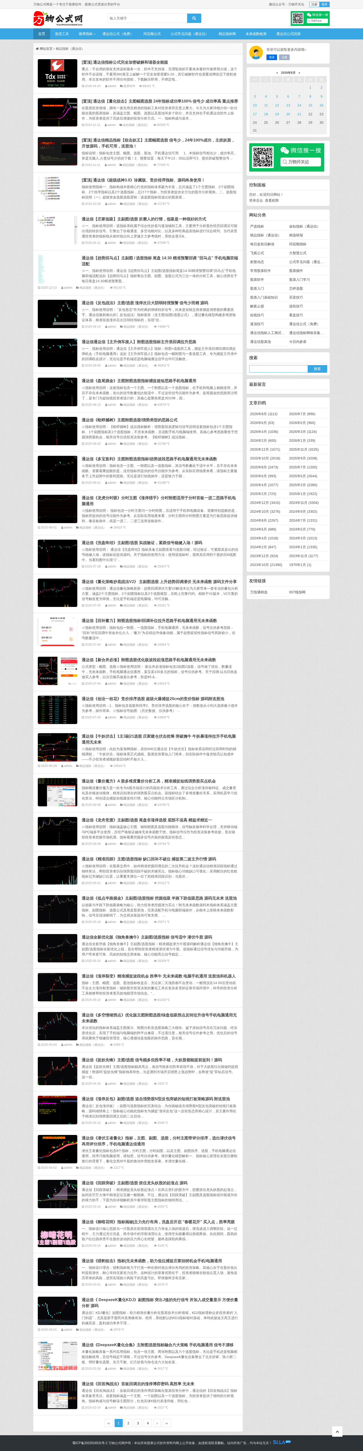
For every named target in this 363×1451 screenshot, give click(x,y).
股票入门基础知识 (264, 297)
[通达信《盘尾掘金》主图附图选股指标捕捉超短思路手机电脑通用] (57, 392)
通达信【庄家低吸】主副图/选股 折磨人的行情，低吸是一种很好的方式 (144, 219)
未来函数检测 (256, 34)
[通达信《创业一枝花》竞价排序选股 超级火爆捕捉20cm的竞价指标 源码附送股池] (57, 710)
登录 (324, 4)
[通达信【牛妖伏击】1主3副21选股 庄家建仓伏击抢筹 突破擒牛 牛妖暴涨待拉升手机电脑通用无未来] (57, 747)
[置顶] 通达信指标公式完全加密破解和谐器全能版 (125, 62)
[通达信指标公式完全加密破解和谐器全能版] (57, 73)
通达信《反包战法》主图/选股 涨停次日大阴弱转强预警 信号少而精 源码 (145, 303)
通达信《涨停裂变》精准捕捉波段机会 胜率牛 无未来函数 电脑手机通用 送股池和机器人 (159, 976)
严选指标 (257, 226)
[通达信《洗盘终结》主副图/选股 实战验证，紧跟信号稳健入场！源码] (57, 554)
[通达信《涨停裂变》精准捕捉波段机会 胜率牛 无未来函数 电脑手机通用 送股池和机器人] (57, 987)
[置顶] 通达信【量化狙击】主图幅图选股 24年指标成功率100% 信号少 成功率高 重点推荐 (160, 101)
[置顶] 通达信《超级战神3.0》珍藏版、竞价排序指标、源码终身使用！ (143, 180)
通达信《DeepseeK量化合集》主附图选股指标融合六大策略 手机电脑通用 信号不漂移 (158, 1345)
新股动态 (257, 262)
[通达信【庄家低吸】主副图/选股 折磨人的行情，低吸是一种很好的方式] (57, 230)
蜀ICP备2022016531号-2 (89, 1443)
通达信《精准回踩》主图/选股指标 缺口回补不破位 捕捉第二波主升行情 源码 (149, 859)
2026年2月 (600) (263, 440)
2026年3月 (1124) (303, 432)
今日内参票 (297, 342)
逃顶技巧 (257, 324)
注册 (314, 4)
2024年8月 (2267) (264, 520)
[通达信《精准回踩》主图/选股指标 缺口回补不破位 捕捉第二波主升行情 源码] (57, 870)
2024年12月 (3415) (265, 503)
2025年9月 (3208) (303, 458)
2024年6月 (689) (263, 529)
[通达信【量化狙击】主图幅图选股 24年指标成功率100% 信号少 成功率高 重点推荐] (57, 112)
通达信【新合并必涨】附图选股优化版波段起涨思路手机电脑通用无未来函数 (149, 659)
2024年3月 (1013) (303, 538)
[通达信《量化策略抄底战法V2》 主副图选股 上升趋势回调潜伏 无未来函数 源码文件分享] (57, 593)
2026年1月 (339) (302, 440)
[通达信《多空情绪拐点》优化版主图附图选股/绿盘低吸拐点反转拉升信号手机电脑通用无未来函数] (57, 1026)
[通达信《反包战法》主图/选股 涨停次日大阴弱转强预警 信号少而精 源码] (57, 314)
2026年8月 (288, 72)
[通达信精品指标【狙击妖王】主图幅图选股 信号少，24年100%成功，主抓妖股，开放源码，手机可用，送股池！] (57, 151)
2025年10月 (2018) (265, 458)
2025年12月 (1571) (265, 449)
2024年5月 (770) (302, 529)
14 (299, 105)
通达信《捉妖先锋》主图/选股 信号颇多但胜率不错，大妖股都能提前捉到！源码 (152, 1060)
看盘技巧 (296, 315)
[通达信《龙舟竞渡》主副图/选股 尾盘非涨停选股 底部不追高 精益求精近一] (57, 831)
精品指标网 (227, 34)
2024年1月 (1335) (303, 547)
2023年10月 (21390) (266, 565)
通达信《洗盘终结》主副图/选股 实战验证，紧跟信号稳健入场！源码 (142, 542)
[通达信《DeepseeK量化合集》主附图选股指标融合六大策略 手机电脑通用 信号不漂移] (57, 1356)
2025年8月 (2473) (264, 467)
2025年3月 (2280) (303, 485)
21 (299, 114)
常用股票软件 (260, 271)
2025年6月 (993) (263, 476)
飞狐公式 (257, 253)
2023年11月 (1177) (303, 556)
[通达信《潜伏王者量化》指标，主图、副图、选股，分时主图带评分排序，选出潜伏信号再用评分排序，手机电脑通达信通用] (57, 1149)
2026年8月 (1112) (264, 414)
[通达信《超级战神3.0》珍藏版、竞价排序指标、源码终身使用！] (57, 191)
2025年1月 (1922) (303, 494)
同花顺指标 (297, 244)
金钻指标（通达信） (136, 124)
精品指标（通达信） (136, 164)
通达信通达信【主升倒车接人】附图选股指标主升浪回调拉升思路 (139, 341)
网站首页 (46, 49)
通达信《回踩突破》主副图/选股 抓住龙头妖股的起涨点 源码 (134, 1183)
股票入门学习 (299, 280)
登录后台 (256, 200)
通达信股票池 (260, 342)
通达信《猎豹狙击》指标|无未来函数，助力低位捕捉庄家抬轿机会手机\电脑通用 (152, 1260)
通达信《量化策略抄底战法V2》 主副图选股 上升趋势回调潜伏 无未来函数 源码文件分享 (159, 581)
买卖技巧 (296, 297)
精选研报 (296, 235)
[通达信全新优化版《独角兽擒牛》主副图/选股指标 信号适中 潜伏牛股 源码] (57, 948)
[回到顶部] (337, 1431)
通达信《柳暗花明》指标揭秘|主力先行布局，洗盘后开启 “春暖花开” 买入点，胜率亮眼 (158, 1222)
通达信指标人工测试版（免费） (274, 333)
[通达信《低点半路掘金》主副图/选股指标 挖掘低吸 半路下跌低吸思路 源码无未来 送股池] (57, 909)
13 (288, 105)
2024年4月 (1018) (264, 538)
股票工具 (62, 34)
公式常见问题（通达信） (190, 34)
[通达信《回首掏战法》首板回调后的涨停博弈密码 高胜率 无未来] (57, 1395)
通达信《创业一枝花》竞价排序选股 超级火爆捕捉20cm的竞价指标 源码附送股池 (153, 698)
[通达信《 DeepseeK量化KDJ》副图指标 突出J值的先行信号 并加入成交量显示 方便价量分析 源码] (57, 1311)
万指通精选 (258, 592)
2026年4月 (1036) (264, 432)
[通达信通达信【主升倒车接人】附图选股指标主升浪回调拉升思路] (57, 353)
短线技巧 (257, 315)
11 (266, 105)
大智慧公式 (297, 253)
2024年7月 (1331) (303, 520)
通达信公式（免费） (118, 34)
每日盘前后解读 (262, 244)
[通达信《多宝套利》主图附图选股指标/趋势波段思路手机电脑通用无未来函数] (57, 470)
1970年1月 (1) (300, 565)
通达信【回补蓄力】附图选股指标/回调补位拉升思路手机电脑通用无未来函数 (149, 620)
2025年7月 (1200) (303, 467)
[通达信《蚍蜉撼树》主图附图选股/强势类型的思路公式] (57, 431)
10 (255, 105)
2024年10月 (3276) (265, 511)
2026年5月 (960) (302, 423)
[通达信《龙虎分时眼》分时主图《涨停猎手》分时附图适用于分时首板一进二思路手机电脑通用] (57, 509)
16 (321, 105)
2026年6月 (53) (262, 423)
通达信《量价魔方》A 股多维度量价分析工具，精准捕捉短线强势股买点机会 (149, 781)
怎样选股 (296, 288)
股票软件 (129, 86)
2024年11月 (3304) (304, 503)
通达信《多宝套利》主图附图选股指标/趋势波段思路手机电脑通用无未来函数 (149, 459)
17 (255, 114)
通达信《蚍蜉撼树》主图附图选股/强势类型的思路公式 (130, 420)
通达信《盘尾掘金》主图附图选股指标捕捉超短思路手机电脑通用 (139, 380)
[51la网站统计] (282, 1443)
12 (277, 105)
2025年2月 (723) (263, 494)
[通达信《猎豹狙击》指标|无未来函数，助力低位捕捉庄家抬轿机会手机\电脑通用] (57, 1272)
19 (277, 114)
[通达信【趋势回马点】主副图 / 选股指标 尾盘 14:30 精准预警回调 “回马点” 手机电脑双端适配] (57, 269)
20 (288, 114)
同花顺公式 (152, 34)
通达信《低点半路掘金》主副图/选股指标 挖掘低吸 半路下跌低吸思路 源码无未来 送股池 (159, 898)
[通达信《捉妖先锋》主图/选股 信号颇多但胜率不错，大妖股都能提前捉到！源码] (57, 1071)
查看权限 (272, 200)
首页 (41, 34)
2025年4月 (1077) (264, 485)
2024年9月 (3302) (303, 511)
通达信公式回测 (288, 34)
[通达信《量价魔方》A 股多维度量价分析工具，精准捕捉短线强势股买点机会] (57, 792)
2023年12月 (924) (264, 556)
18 (266, 114)
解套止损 (257, 306)
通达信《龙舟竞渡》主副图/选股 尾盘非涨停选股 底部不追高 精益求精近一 (147, 820)
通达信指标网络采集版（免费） (313, 333)
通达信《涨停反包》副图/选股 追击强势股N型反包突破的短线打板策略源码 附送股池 (156, 1099)
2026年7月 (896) (302, 414)
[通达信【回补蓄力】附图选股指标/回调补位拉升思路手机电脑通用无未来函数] (57, 632)
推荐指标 (86, 34)
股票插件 (296, 271)
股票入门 (257, 288)
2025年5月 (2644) (303, 476)
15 (310, 105)
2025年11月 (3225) (304, 449)
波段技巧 (296, 306)
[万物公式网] (58, 18)
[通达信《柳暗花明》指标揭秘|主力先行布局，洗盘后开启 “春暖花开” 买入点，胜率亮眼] (57, 1233)
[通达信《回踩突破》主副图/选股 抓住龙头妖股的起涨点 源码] (57, 1194)
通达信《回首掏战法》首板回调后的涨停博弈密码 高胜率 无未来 (138, 1383)
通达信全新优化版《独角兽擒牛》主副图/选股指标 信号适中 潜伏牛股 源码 (147, 937)
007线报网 (297, 592)
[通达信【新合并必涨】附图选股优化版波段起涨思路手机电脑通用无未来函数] (57, 671)
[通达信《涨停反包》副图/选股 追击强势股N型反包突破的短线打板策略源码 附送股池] (57, 1110)
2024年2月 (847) (263, 547)
